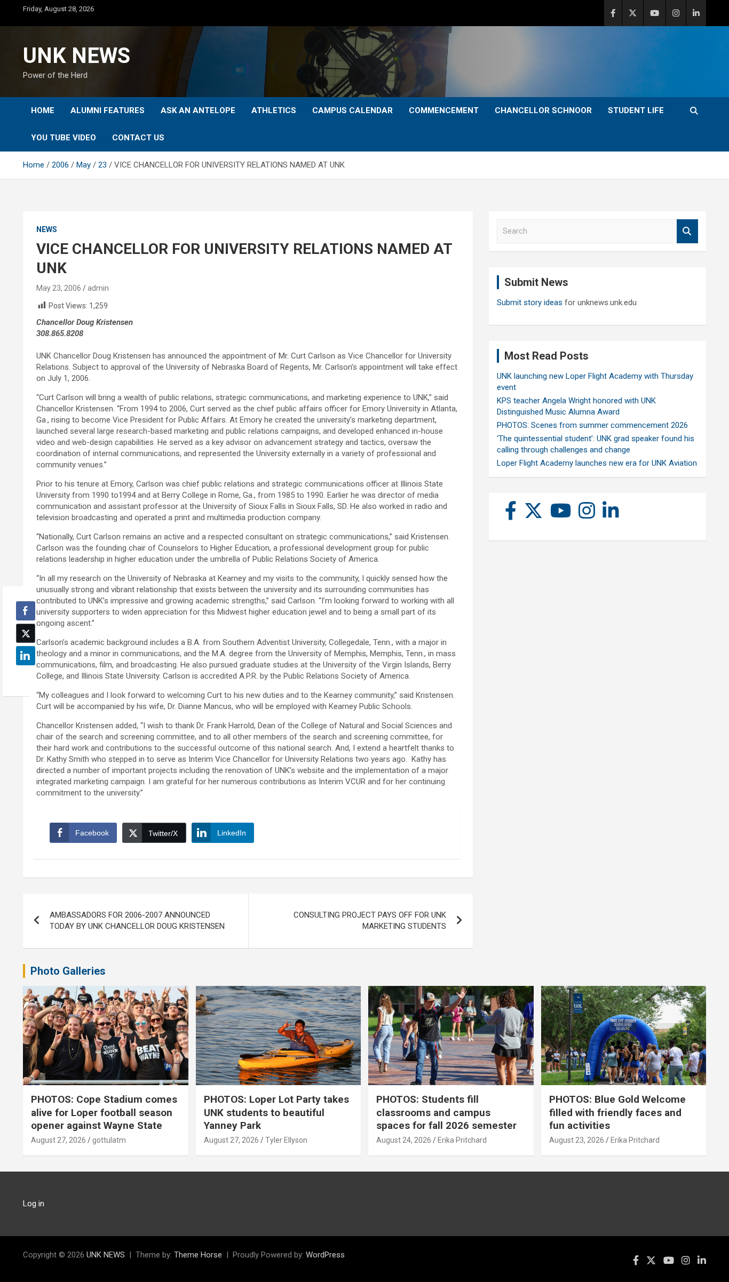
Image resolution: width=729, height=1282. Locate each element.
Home (42, 110)
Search (687, 231)
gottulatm (109, 1140)
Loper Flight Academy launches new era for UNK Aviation (597, 463)
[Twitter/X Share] (25, 633)
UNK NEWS (76, 55)
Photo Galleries (68, 971)
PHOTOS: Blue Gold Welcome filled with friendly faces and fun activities (617, 1112)
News (46, 229)
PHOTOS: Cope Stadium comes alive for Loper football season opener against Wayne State (104, 1112)
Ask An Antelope (198, 110)
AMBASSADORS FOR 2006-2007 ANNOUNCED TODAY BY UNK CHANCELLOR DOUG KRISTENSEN (137, 920)
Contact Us (138, 137)
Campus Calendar (352, 110)
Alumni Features (107, 110)
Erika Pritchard (462, 1140)
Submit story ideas (529, 302)
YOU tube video (63, 137)
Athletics (273, 110)
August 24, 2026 (403, 1140)
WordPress (325, 1255)
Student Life (636, 110)
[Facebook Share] (25, 610)
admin (98, 288)
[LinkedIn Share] (25, 655)
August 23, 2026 (576, 1140)
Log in (33, 1203)
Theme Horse (198, 1255)
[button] (22, 676)
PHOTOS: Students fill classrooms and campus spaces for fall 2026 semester (446, 1112)
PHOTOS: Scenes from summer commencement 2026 (592, 425)
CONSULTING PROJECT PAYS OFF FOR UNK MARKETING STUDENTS (370, 920)
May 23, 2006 (58, 288)
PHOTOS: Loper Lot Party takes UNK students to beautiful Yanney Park (276, 1112)
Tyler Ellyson (286, 1140)
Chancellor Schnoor (543, 110)
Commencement (444, 110)
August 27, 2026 (58, 1140)
